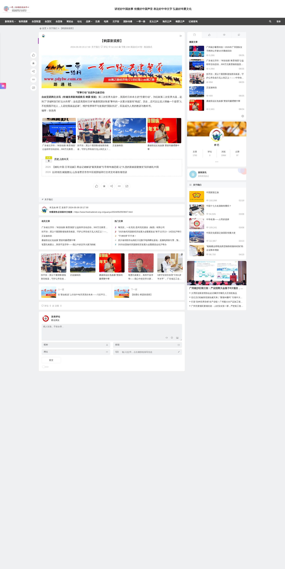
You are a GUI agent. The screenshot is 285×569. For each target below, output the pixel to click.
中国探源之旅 (212, 192)
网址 (46, 352)
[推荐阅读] (238, 35)
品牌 (88, 21)
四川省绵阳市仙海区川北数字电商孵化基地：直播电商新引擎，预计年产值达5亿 (155, 240)
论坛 (79, 21)
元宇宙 (116, 21)
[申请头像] (179, 317)
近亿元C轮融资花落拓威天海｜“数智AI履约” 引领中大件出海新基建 (222, 297)
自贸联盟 (36, 21)
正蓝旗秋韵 (118, 145)
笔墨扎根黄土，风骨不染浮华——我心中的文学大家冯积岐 (69, 244)
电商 (106, 21)
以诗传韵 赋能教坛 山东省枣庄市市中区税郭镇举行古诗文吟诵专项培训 (86, 172)
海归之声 (167, 21)
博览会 (69, 21)
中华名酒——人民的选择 (217, 219)
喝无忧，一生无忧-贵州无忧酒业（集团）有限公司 (141, 227)
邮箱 (117, 344)
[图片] (177, 338)
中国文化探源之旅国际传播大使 (220, 233)
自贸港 (59, 21)
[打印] (120, 47)
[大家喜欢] (209, 35)
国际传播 (127, 21)
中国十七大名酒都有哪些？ (218, 206)
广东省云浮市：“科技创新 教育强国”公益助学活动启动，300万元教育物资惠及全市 (59, 149)
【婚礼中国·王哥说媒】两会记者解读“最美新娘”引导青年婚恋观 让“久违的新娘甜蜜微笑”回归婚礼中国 (102, 167)
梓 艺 (58, 207)
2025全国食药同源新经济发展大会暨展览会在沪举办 (142, 244)
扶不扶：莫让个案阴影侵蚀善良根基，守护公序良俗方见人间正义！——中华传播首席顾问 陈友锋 (93, 149)
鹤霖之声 (180, 21)
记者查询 (193, 21)
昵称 (46, 344)
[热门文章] (224, 35)
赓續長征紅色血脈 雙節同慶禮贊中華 (58, 240)
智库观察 (23, 21)
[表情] (172, 338)
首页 (44, 28)
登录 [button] (279, 21)
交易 (97, 21)
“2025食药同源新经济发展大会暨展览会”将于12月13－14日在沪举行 (149, 231)
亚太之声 (153, 21)
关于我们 (53, 28)
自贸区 (48, 21)
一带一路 (140, 21)
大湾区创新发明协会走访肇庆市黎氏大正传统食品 (214, 293)
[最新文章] (194, 35)
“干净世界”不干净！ (127, 236)
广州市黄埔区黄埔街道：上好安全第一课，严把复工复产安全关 (220, 306)
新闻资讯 (9, 21)
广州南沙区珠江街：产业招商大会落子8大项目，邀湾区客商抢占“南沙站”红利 (230, 288)
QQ (117, 352)
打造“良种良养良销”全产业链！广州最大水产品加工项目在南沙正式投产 (224, 301)
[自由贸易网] (16, 11)
